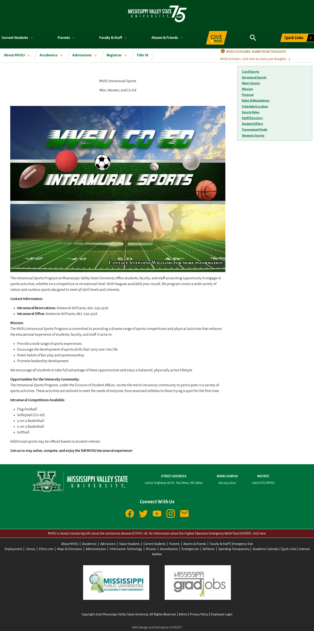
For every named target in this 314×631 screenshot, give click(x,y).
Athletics (209, 549)
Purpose (248, 95)
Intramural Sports (254, 77)
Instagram (171, 513)
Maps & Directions (69, 549)
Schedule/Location (255, 106)
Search (253, 35)
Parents (64, 38)
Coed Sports (250, 71)
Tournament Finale (254, 129)
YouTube (157, 513)
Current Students (15, 38)
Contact (184, 513)
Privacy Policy (199, 614)
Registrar (114, 55)
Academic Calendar (266, 549)
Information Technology (126, 549)
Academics (49, 55)
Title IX (142, 55)
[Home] (157, 13)
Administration (96, 549)
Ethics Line (46, 549)
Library (30, 549)
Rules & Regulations (256, 100)
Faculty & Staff (111, 38)
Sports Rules (251, 112)
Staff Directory (252, 118)
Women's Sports (253, 135)
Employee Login (221, 614)
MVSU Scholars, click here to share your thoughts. (253, 59)
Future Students (129, 544)
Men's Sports (251, 83)
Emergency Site (242, 544)
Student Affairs (252, 124)
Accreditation (169, 549)
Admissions (82, 55)
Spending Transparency (234, 549)
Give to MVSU (216, 37)
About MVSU (14, 55)
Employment (13, 549)
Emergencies (190, 549)
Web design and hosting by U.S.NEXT (157, 627)
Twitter (143, 513)
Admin (183, 614)
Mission (247, 89)
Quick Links (293, 38)
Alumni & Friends (165, 38)
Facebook (130, 513)
